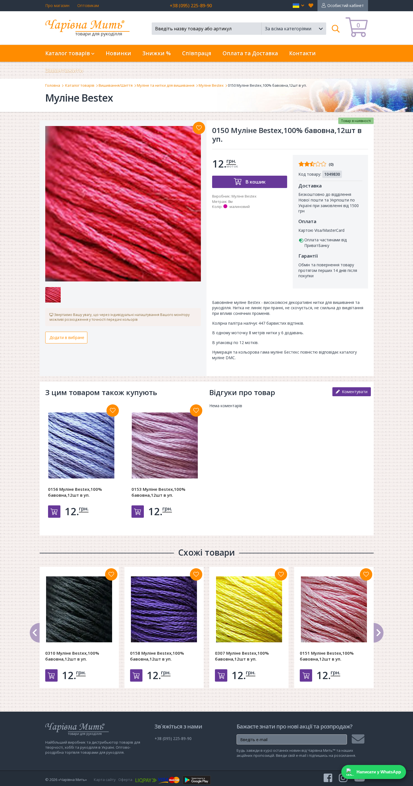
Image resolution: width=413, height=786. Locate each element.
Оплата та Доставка (250, 53)
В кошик (255, 181)
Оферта (125, 779)
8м (230, 201)
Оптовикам (88, 5)
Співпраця (196, 53)
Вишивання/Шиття (116, 85)
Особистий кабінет (345, 5)
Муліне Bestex (211, 85)
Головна (52, 85)
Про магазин (57, 5)
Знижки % (156, 53)
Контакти (302, 53)
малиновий (240, 206)
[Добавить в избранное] (112, 410)
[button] (298, 5)
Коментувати (353, 391)
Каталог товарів (79, 85)
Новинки (118, 53)
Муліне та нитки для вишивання (165, 85)
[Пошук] (336, 28)
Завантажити (64, 70)
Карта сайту (105, 779)
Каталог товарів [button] (68, 53)
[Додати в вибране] (199, 128)
